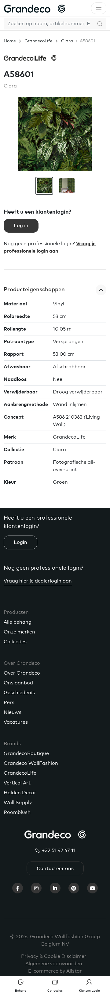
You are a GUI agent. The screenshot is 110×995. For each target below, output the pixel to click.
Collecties (15, 641)
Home (10, 41)
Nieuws (12, 712)
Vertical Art (17, 782)
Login (20, 542)
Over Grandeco (22, 673)
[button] (55, 290)
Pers (9, 702)
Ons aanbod (18, 682)
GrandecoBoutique (26, 753)
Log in (21, 225)
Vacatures (16, 722)
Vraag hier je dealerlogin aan (38, 581)
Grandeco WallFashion (31, 763)
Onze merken (19, 631)
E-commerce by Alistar (55, 971)
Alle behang (17, 622)
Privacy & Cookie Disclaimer (53, 956)
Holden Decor (20, 792)
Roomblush (17, 812)
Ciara (67, 41)
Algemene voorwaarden (53, 963)
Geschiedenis (19, 692)
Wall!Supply (18, 802)
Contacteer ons (55, 868)
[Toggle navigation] (98, 8)
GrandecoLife (38, 41)
